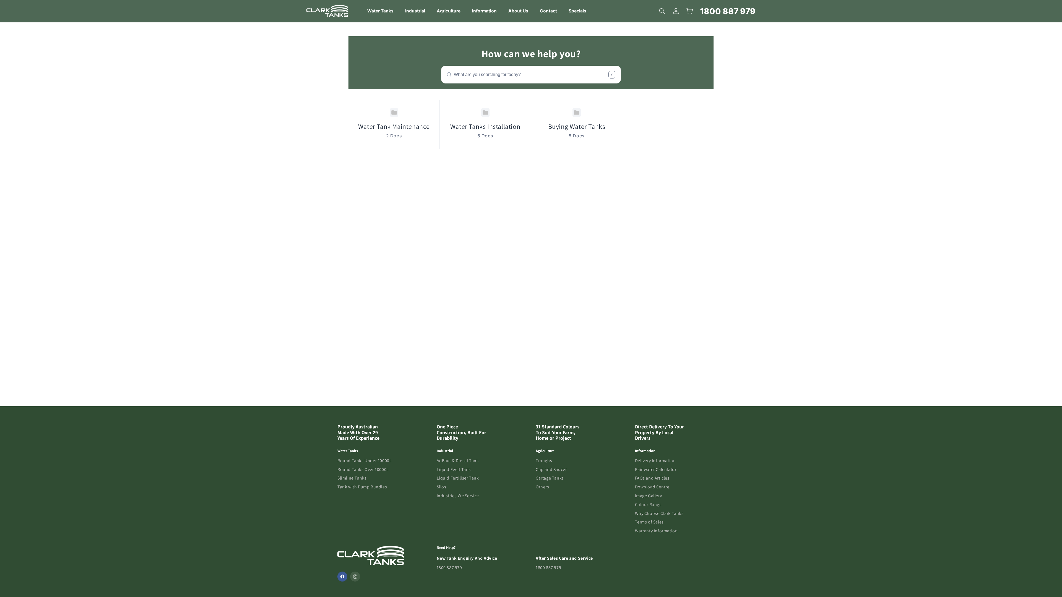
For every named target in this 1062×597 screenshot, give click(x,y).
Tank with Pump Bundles (362, 487)
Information (484, 11)
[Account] (676, 11)
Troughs (544, 461)
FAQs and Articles (652, 478)
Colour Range (648, 504)
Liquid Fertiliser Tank (458, 478)
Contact (548, 11)
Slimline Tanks (351, 478)
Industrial (415, 11)
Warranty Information (656, 531)
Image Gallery (648, 496)
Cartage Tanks (550, 478)
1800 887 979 (728, 11)
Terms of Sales (649, 522)
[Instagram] (355, 577)
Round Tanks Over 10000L (363, 469)
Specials (577, 11)
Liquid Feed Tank (454, 469)
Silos (441, 487)
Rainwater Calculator (655, 469)
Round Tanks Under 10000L (364, 461)
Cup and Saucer (551, 469)
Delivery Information (655, 461)
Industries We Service (458, 496)
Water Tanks (380, 11)
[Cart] (690, 11)
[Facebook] (342, 577)
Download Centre (652, 487)
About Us (518, 11)
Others (542, 487)
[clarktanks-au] (327, 11)
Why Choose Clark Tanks (659, 513)
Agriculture (448, 11)
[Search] (662, 11)
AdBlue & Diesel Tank (458, 461)
